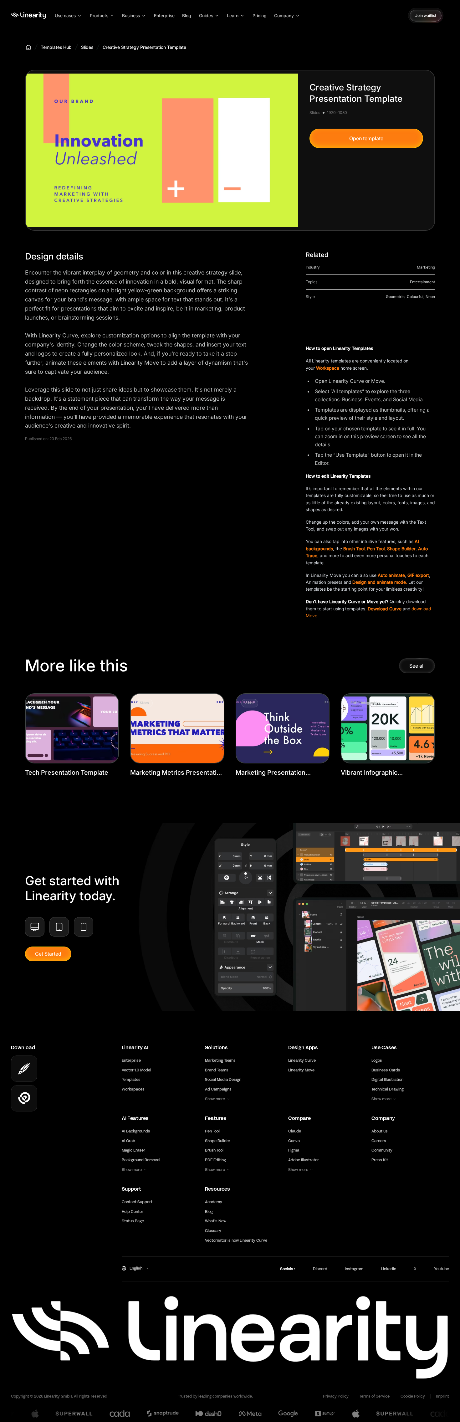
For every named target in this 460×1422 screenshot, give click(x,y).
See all (417, 666)
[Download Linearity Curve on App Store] (24, 1068)
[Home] (28, 15)
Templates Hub (56, 47)
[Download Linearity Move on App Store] (24, 1098)
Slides (87, 47)
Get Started (48, 954)
